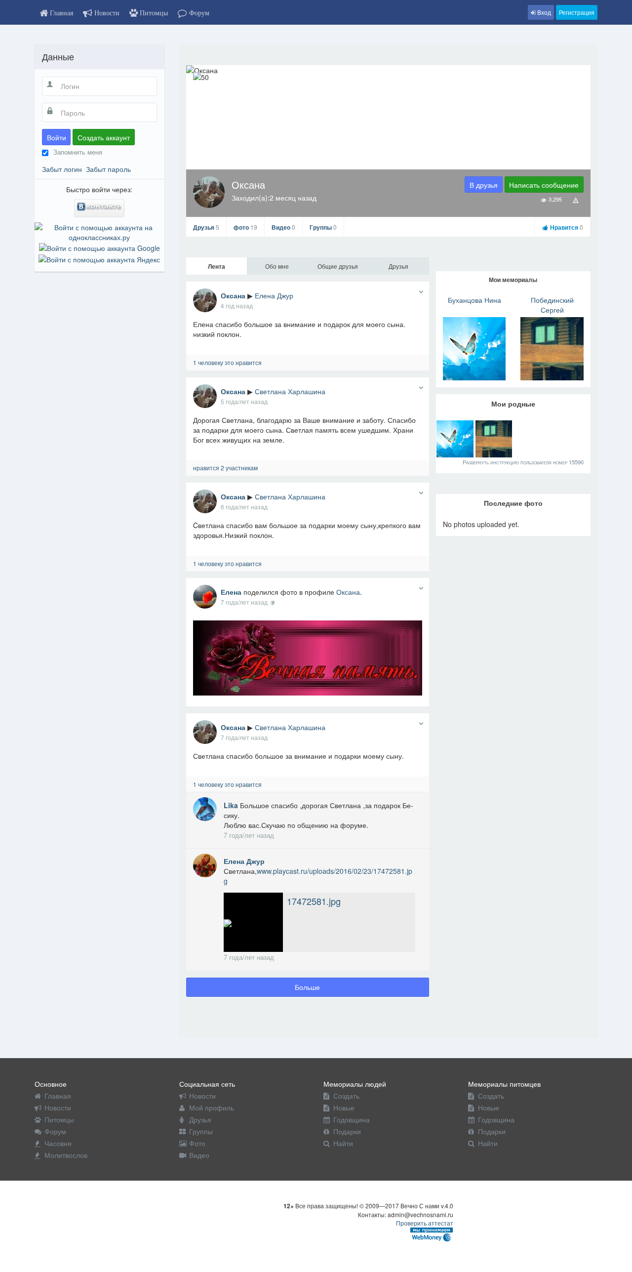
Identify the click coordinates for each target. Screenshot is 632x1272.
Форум (55, 1131)
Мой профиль (211, 1107)
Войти (56, 137)
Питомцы (59, 1119)
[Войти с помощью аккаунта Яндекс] (99, 258)
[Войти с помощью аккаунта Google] (99, 247)
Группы (323, 227)
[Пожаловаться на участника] (576, 199)
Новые (344, 1107)
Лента (216, 266)
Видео (283, 227)
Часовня (58, 1143)
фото (245, 227)
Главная (57, 1096)
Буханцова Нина (474, 300)
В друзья (484, 185)
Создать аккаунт (104, 137)
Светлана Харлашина (290, 391)
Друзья (206, 227)
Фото (197, 1143)
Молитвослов (65, 1155)
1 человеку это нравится (227, 362)
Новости (57, 1107)
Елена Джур (274, 295)
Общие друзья (337, 266)
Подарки (347, 1131)
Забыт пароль (108, 169)
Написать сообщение (544, 185)
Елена (231, 592)
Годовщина (351, 1119)
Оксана (233, 295)
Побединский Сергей (552, 305)
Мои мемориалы (513, 279)
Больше (307, 987)
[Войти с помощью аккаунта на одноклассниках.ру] (99, 231)
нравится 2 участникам (225, 467)
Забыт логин (62, 169)
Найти (343, 1143)
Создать (346, 1096)
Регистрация (576, 12)
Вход (543, 12)
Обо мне (277, 266)
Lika (232, 805)
